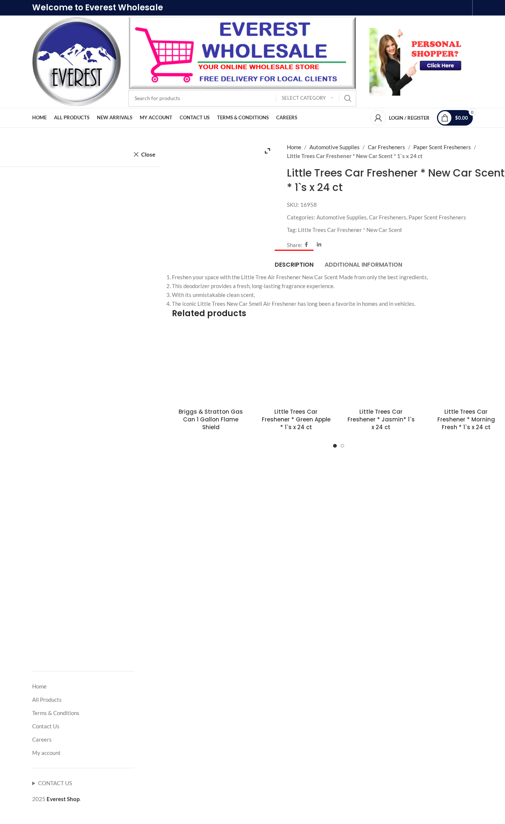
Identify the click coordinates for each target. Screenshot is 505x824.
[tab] (294, 261)
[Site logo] (76, 61)
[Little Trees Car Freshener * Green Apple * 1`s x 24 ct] (296, 365)
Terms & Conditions (55, 713)
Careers (42, 739)
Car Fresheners (386, 147)
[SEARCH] (347, 98)
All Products (47, 699)
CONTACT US (55, 783)
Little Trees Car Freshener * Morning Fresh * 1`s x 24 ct (466, 419)
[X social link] (312, 245)
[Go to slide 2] (342, 446)
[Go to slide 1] (335, 446)
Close (148, 154)
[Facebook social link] (306, 245)
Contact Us (46, 726)
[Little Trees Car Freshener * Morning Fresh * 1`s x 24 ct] (466, 365)
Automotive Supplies (334, 147)
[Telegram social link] (325, 245)
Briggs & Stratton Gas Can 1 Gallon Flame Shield (211, 419)
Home (294, 147)
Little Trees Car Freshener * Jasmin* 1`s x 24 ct (381, 419)
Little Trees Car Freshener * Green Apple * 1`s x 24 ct (296, 419)
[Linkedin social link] (319, 245)
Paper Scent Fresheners (442, 147)
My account (46, 752)
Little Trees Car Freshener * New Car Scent (350, 229)
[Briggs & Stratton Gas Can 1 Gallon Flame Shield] (211, 365)
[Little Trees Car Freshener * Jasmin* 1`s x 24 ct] (381, 365)
